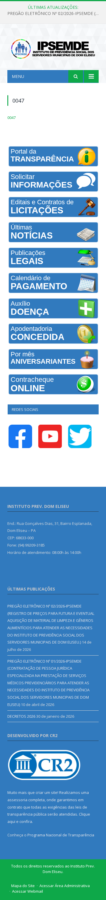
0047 (11, 117)
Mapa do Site (23, 885)
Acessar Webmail (27, 891)
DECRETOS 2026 (21, 716)
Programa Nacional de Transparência (60, 835)
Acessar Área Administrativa (64, 885)
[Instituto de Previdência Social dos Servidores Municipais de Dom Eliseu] (53, 47)
